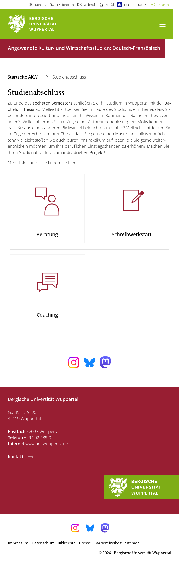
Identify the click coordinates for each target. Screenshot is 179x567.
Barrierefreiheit (108, 543)
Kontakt (16, 456)
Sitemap (132, 543)
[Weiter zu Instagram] (73, 362)
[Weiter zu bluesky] (89, 362)
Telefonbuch (65, 5)
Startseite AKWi (24, 77)
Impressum (18, 543)
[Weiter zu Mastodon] (105, 362)
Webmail (90, 5)
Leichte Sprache (135, 5)
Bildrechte (67, 543)
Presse (85, 543)
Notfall (110, 5)
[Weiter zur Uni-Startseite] (40, 24)
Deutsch (163, 5)
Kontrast (41, 5)
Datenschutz (43, 543)
